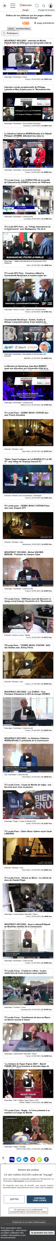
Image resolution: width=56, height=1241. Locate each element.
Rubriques (12, 33)
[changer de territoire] (37, 5)
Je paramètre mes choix (42, 1233)
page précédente (45, 23)
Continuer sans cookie (39, 1199)
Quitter (14, 1199)
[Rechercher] (43, 5)
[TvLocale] (25, 5)
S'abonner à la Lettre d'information (29, 1222)
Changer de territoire (46, 10)
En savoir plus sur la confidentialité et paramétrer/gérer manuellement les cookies (28, 1211)
